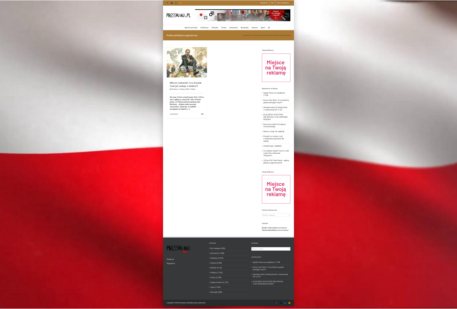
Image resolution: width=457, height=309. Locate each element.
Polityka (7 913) (216, 273)
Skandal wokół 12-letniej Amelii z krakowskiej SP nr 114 (270, 275)
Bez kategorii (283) (217, 248)
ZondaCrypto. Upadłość (272, 146)
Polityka (192, 89)
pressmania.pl (282, 230)
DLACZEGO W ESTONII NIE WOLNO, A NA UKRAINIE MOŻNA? (275, 117)
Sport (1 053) (215, 287)
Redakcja (175, 89)
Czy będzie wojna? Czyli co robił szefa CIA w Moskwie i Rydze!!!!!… (276, 153)
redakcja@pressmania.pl (277, 228)
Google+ (3, 307)
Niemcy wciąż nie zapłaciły (273, 131)
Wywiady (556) (216, 292)
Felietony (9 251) (216, 258)
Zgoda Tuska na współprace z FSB (266, 262)
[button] (269, 27)
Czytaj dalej (173, 114)
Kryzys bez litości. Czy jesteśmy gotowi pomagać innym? (268, 268)
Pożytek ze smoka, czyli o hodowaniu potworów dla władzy (273, 138)
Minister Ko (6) (216, 268)
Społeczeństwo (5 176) (219, 282)
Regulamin (171, 263)
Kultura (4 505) (216, 263)
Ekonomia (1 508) (217, 253)
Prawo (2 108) (215, 277)
